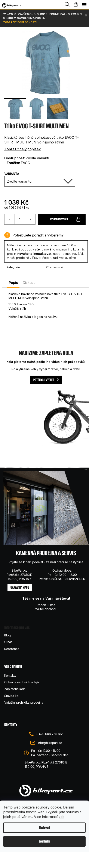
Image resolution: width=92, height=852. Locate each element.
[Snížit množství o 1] (9, 219)
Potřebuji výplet (43, 380)
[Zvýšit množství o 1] (30, 219)
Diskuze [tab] (29, 282)
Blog (7, 635)
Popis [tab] (13, 282)
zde (61, 817)
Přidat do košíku (59, 219)
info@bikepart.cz (50, 743)
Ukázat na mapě (19, 587)
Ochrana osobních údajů (21, 682)
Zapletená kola (14, 689)
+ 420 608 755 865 (50, 734)
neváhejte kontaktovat (34, 253)
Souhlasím (44, 841)
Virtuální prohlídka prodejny (23, 702)
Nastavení (44, 828)
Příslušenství (54, 267)
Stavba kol (11, 696)
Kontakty (10, 675)
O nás (8, 642)
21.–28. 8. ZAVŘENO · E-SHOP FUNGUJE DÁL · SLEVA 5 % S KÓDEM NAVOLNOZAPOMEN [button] (42, 16)
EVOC (25, 163)
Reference (11, 649)
